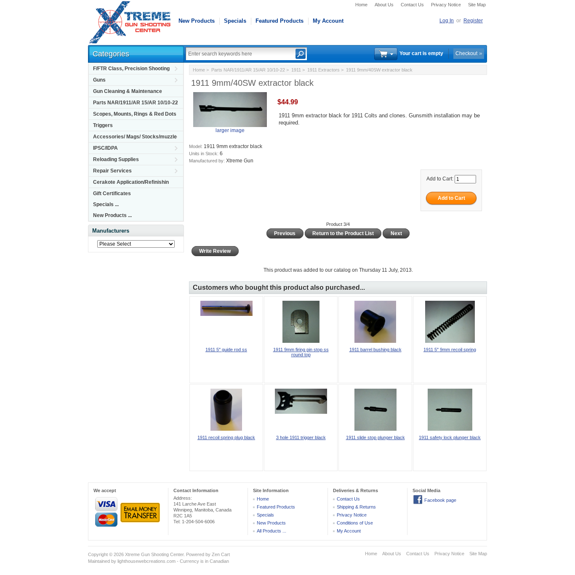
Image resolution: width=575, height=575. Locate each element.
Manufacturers (110, 231)
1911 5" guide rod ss (226, 349)
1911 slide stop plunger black (375, 437)
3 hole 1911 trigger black (301, 437)
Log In (446, 21)
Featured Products (279, 21)
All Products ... (271, 530)
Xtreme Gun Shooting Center (154, 554)
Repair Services (112, 171)
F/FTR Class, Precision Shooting (131, 69)
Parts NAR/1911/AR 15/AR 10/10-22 (135, 103)
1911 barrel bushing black (375, 349)
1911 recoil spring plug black (226, 437)
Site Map (477, 4)
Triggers (103, 125)
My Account (328, 21)
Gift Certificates (112, 193)
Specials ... (106, 204)
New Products (196, 21)
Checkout (466, 53)
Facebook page (440, 500)
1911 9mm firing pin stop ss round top (301, 352)
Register (473, 21)
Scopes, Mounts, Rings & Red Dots (134, 114)
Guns (99, 80)
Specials (235, 21)
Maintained (99, 561)
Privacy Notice (446, 4)
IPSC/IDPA (105, 148)
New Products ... (112, 215)
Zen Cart (221, 554)
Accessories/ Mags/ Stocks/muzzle (135, 137)
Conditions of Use (355, 522)
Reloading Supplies (116, 159)
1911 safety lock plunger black (450, 437)
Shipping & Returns (356, 506)
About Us (384, 4)
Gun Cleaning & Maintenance (127, 91)
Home (361, 4)
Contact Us (412, 4)
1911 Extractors (323, 69)
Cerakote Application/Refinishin (131, 182)
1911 (296, 69)
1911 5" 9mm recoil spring (449, 349)
